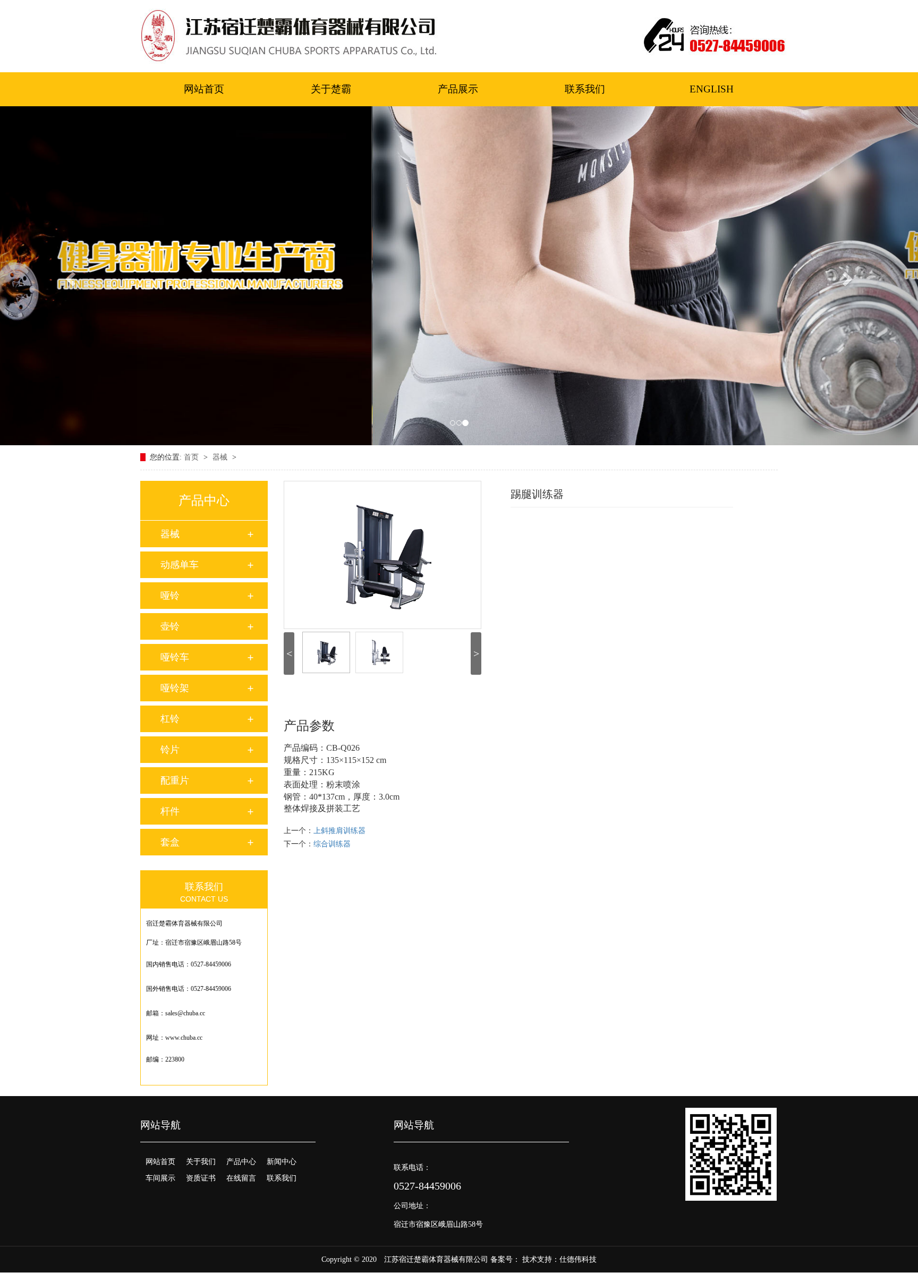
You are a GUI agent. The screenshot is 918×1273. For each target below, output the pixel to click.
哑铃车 (174, 657)
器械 (221, 457)
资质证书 (201, 1178)
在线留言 (241, 1178)
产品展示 (458, 89)
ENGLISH (712, 89)
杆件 (170, 811)
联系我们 (585, 89)
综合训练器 (332, 844)
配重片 (174, 780)
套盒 (170, 842)
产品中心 (241, 1162)
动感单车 (179, 564)
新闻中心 (281, 1162)
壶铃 (170, 626)
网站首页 (204, 89)
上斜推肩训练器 (339, 831)
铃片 (170, 749)
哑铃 (170, 595)
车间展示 (160, 1178)
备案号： (505, 1259)
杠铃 (170, 719)
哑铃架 (174, 688)
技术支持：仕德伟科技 (559, 1259)
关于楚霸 (331, 89)
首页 (192, 457)
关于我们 (201, 1162)
